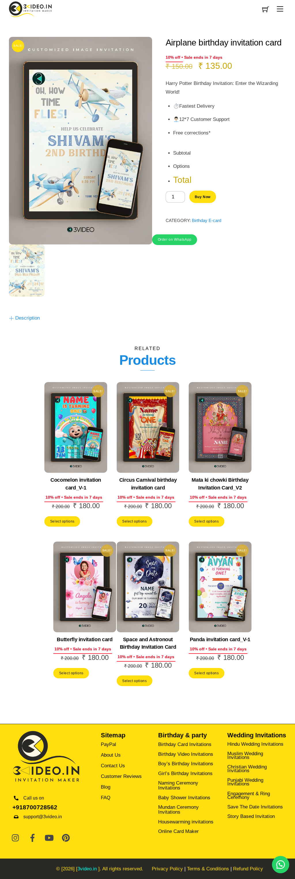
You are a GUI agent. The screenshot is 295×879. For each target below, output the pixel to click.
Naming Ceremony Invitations (178, 785)
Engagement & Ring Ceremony (248, 795)
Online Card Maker (178, 831)
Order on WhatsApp (175, 239)
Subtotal (182, 153)
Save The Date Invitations (255, 807)
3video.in (87, 869)
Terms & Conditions (208, 869)
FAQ (105, 797)
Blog (105, 787)
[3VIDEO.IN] (30, 8)
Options (181, 166)
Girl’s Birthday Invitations (185, 773)
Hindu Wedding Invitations (255, 744)
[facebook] (32, 838)
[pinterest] (66, 838)
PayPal (108, 744)
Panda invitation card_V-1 (220, 639)
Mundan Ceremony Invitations (178, 809)
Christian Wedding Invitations (247, 768)
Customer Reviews (121, 776)
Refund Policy (248, 869)
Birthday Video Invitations (185, 754)
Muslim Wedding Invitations (245, 755)
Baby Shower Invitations (184, 797)
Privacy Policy (167, 869)
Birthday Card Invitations (184, 744)
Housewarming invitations (185, 822)
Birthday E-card (206, 220)
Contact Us (113, 765)
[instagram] (16, 838)
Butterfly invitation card (84, 639)
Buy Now (203, 197)
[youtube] (49, 838)
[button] (174, 239)
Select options (62, 521)
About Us (111, 755)
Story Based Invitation (251, 816)
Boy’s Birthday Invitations (185, 763)
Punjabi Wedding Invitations (245, 782)
